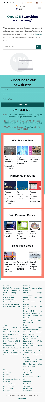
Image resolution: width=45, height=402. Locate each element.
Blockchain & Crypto (10, 343)
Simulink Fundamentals (11, 290)
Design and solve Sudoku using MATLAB (22, 265)
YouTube (26, 386)
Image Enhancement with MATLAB (22, 160)
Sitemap (6, 391)
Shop (25, 379)
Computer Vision (9, 346)
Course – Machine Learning (9, 233)
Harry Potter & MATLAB (11, 341)
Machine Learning (9, 293)
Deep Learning (8, 295)
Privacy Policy (9, 386)
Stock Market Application (12, 304)
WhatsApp (27, 391)
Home (6, 370)
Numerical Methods (10, 302)
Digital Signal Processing (12, 306)
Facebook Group (10, 123)
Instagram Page (30, 116)
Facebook (27, 384)
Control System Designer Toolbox (33, 265)
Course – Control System (34, 233)
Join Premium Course (22, 215)
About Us (7, 372)
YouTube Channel (17, 114)
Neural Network (9, 297)
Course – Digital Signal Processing (22, 235)
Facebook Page (15, 116)
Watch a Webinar (22, 140)
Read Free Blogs (22, 245)
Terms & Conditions (11, 384)
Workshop (27, 372)
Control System (9, 299)
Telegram (23, 123)
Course (6, 286)
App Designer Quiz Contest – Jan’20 (22, 195)
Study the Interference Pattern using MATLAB (9, 266)
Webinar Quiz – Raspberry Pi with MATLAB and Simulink (9, 198)
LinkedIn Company (34, 114)
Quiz (5, 325)
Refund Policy (9, 388)
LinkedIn (27, 382)
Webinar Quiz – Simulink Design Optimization (34, 196)
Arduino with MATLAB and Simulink (34, 159)
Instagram (27, 388)
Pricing (6, 374)
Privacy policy (23, 398)
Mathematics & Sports (11, 332)
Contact (38, 34)
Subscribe (22, 105)
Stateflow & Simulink (10, 339)
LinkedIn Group (35, 123)
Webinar (26, 286)
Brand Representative (32, 377)
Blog (25, 325)
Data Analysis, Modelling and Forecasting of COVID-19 (9, 162)
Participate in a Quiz (22, 175)
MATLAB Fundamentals (11, 288)
